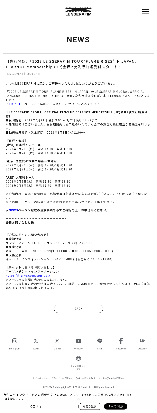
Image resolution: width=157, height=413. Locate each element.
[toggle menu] (145, 11)
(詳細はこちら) (14, 399)
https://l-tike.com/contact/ (28, 275)
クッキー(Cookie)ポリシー (111, 378)
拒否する (35, 406)
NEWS (13, 210)
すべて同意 (115, 406)
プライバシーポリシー (61, 378)
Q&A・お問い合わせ (85, 378)
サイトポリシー (40, 378)
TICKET (15, 104)
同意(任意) (90, 406)
